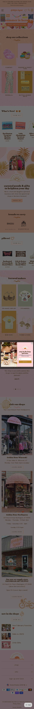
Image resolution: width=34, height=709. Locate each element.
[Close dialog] (32, 343)
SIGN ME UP (25, 361)
